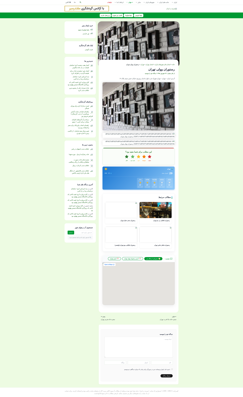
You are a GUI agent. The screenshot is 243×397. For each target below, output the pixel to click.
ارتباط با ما (120, 2)
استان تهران (149, 64)
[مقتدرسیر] (87, 8)
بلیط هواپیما (128, 15)
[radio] (149, 158)
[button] (173, 2)
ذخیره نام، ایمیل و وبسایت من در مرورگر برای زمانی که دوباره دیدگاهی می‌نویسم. (147, 369)
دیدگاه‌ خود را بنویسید (150, 73)
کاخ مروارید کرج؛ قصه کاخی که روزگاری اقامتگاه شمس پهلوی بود (80, 208)
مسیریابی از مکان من (152, 258)
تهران (142, 64)
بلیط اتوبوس (138, 15)
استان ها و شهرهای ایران (162, 64)
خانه (173, 64)
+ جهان (130, 2)
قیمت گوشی (89, 49)
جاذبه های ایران (164, 2)
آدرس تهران (113, 258)
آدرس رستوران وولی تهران (131, 258)
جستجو (71, 232)
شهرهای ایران (150, 2)
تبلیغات (109, 2)
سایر (139, 2)
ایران (175, 2)
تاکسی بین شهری (117, 15)
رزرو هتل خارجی (105, 15)
